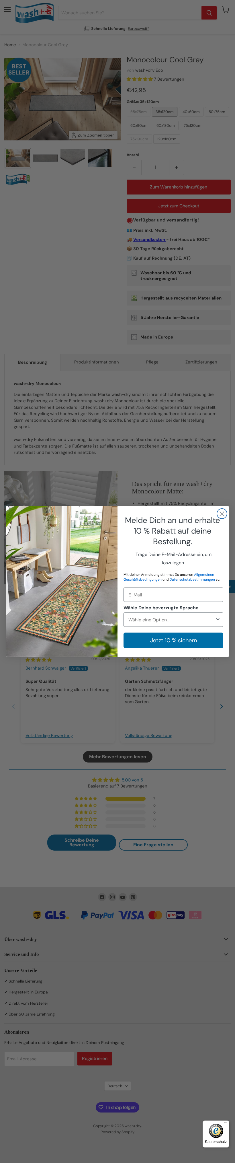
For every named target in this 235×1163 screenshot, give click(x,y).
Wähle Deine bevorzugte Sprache (161, 608)
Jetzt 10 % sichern (173, 640)
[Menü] (225, 1124)
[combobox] (171, 620)
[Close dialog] (222, 514)
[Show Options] (218, 620)
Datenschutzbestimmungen (192, 579)
